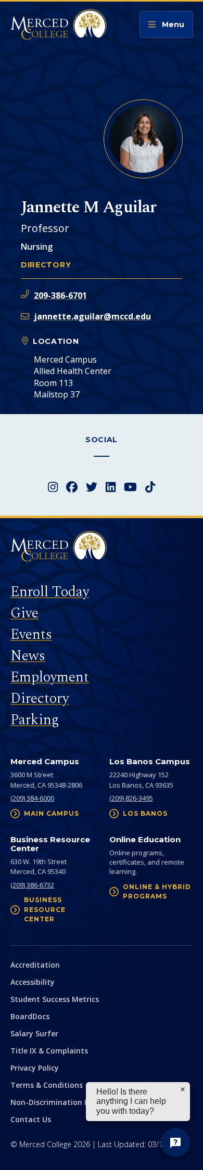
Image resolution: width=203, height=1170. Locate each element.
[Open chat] (175, 1142)
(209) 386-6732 (32, 885)
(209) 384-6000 (32, 798)
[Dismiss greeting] (182, 1089)
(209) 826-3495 (131, 798)
